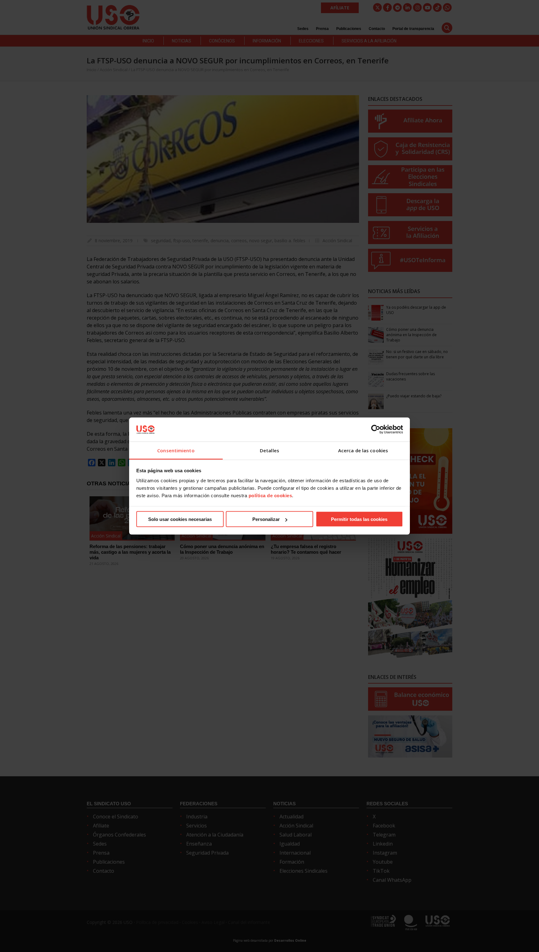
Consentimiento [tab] (175, 450)
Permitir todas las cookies (359, 519)
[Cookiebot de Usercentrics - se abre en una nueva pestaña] (375, 429)
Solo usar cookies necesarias (180, 519)
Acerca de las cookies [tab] (363, 450)
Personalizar (266, 519)
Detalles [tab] (269, 450)
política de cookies (270, 495)
